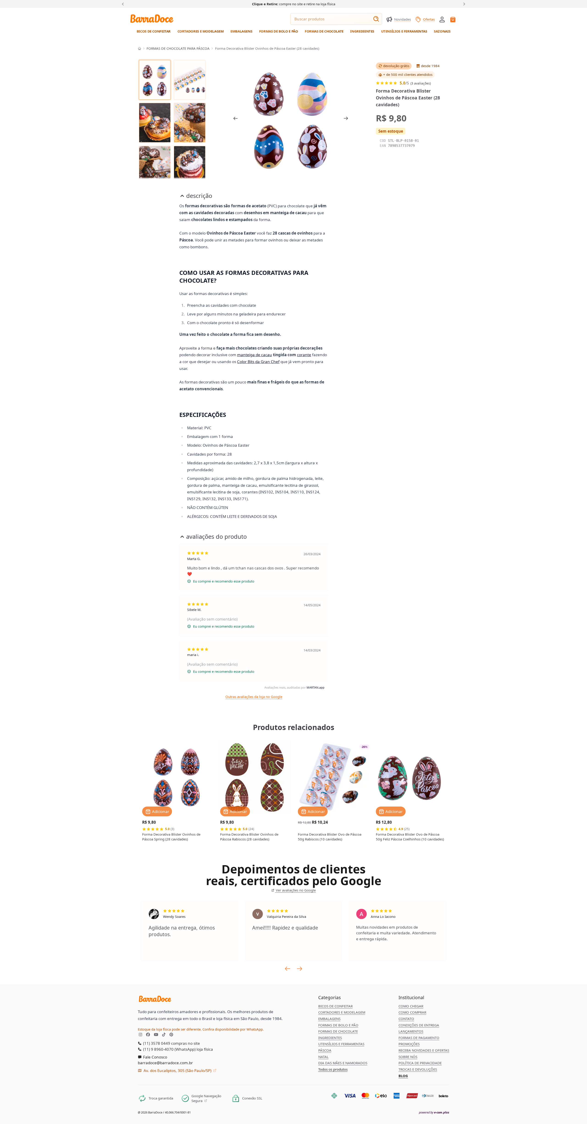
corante (304, 354)
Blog (403, 1075)
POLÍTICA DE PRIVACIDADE (420, 1063)
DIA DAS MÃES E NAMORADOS (342, 1063)
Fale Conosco (154, 1057)
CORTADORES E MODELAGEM (341, 1012)
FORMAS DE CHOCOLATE (338, 1031)
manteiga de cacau (254, 354)
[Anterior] (123, 3)
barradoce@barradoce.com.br (165, 1062)
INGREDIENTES (330, 1037)
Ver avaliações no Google (295, 890)
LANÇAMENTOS (411, 1031)
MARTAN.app (315, 687)
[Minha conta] (442, 19)
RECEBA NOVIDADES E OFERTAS (424, 1050)
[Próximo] (463, 3)
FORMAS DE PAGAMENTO (419, 1037)
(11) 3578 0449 (156, 1043)
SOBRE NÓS (408, 1056)
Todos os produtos (333, 1069)
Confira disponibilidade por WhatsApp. (233, 1029)
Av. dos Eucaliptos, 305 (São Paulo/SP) (177, 1070)
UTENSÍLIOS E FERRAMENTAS (341, 1044)
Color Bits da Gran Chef (258, 361)
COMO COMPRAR (412, 1012)
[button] (442, 19)
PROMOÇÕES (409, 1044)
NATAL (323, 1056)
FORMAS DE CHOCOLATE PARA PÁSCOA (178, 48)
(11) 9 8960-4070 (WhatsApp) (169, 1049)
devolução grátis (396, 66)
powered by (434, 1112)
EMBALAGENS (329, 1018)
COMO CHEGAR (411, 1006)
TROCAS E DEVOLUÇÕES (418, 1069)
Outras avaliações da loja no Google (253, 696)
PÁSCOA (324, 1050)
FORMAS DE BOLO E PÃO (338, 1025)
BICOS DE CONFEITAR (335, 1006)
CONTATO (406, 1018)
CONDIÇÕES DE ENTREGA (419, 1025)
